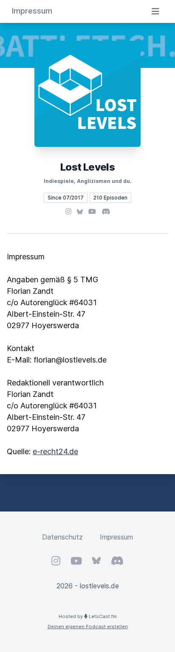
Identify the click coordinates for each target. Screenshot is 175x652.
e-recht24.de (55, 451)
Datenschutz (62, 537)
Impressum (116, 537)
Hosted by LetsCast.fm (88, 616)
